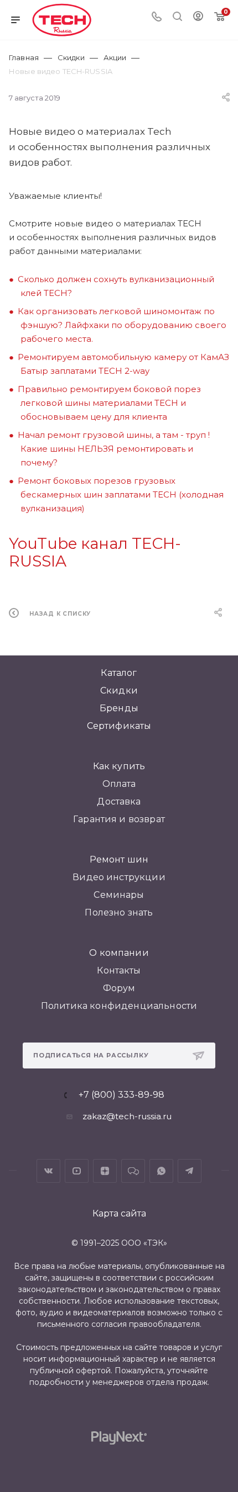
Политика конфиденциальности (119, 1006)
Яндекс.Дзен (105, 1171)
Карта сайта (119, 1213)
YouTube (77, 1171)
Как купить (119, 766)
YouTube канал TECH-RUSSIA (95, 552)
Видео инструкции (119, 877)
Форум (119, 988)
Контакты (119, 970)
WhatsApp (161, 1171)
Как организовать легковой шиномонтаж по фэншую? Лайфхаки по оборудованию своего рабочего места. (122, 325)
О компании (119, 953)
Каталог (119, 673)
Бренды (119, 708)
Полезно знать (119, 912)
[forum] (133, 1171)
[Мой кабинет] (198, 17)
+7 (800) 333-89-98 (121, 1095)
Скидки (119, 690)
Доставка (119, 801)
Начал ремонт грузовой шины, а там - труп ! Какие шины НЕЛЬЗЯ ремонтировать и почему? (114, 449)
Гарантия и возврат (119, 819)
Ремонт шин (119, 859)
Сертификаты (119, 726)
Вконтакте (48, 1171)
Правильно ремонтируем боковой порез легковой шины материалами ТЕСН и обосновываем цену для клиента (109, 403)
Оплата (119, 784)
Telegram (189, 1171)
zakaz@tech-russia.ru (127, 1116)
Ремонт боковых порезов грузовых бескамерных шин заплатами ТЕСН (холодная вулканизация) (121, 494)
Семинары (119, 895)
